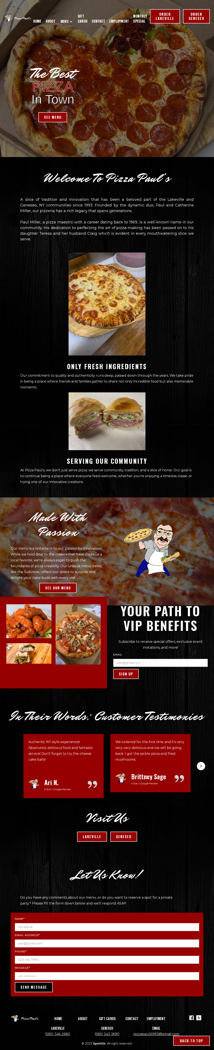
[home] (18, 18)
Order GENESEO (196, 16)
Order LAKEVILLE (165, 16)
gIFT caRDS (83, 19)
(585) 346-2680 (57, 1034)
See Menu (52, 117)
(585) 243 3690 (107, 1034)
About (50, 21)
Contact (98, 21)
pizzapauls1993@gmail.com (156, 1034)
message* (22, 967)
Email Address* (27, 935)
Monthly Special (140, 19)
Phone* (21, 951)
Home (37, 21)
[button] (68, 21)
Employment (119, 21)
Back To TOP (191, 1040)
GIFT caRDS (107, 1018)
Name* (20, 918)
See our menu (58, 587)
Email (117, 654)
